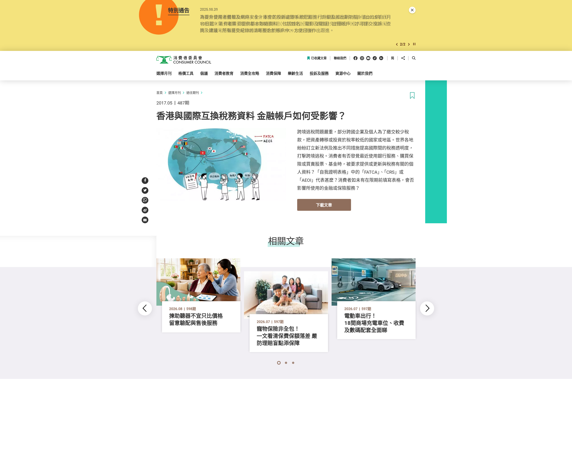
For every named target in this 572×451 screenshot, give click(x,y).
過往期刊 (192, 92)
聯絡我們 (340, 58)
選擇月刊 (174, 92)
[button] (396, 44)
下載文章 (324, 205)
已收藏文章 (319, 58)
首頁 (159, 92)
